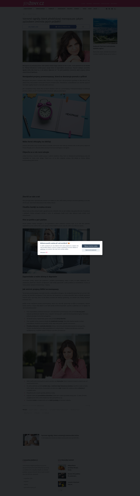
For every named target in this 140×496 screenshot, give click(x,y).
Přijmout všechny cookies (90, 246)
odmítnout (42, 249)
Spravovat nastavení (90, 250)
